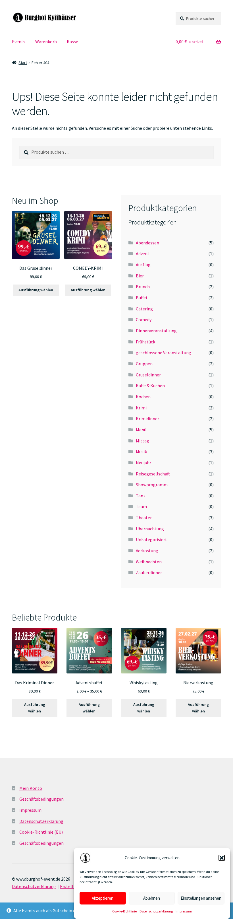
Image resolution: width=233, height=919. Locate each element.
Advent (142, 253)
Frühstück (145, 342)
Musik (141, 451)
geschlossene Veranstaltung (163, 352)
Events (18, 41)
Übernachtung (150, 528)
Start (22, 62)
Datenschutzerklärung (156, 911)
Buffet (142, 297)
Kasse (72, 41)
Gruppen (144, 363)
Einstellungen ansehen (201, 898)
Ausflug (143, 264)
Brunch (143, 286)
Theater (144, 517)
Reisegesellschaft (153, 474)
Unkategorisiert (151, 539)
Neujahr (143, 462)
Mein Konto (30, 788)
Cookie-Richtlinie (124, 911)
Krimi (141, 408)
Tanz (140, 495)
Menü (141, 429)
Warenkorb (46, 41)
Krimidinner (147, 418)
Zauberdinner (149, 572)
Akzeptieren (102, 898)
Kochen (143, 396)
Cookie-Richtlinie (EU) (41, 832)
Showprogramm (152, 484)
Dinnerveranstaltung (156, 330)
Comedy (143, 319)
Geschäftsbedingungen (41, 799)
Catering (144, 309)
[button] (221, 858)
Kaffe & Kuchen (150, 385)
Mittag (142, 441)
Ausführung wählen (35, 289)
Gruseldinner (148, 375)
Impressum (184, 911)
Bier (140, 276)
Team (141, 506)
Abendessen (147, 243)
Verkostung (147, 550)
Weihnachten (149, 561)
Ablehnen (151, 898)
